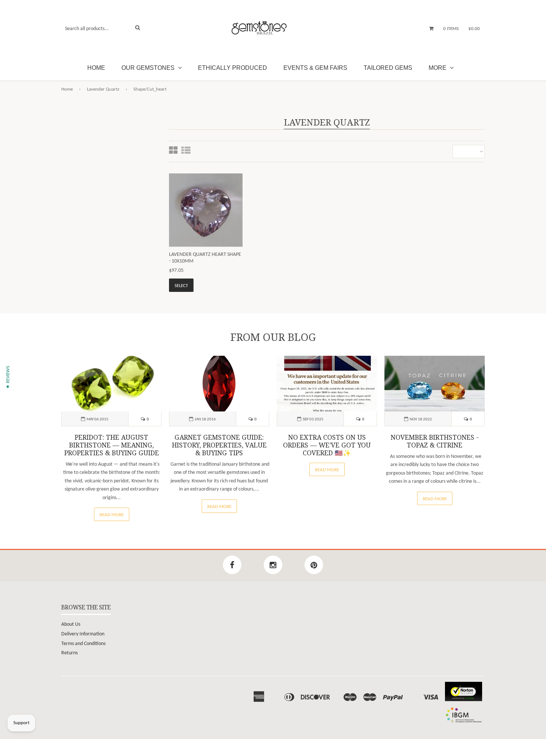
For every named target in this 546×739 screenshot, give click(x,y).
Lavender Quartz (103, 89)
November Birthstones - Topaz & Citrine (435, 441)
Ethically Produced (232, 68)
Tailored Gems (388, 68)
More (438, 68)
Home (96, 68)
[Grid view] (173, 151)
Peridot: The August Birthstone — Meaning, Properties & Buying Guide (111, 445)
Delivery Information (82, 634)
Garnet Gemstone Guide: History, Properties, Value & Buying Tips (219, 445)
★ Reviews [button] (8, 377)
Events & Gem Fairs (315, 68)
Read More (112, 514)
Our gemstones (148, 68)
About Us (70, 624)
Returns (69, 653)
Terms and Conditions (83, 644)
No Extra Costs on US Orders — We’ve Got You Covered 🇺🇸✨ (327, 445)
